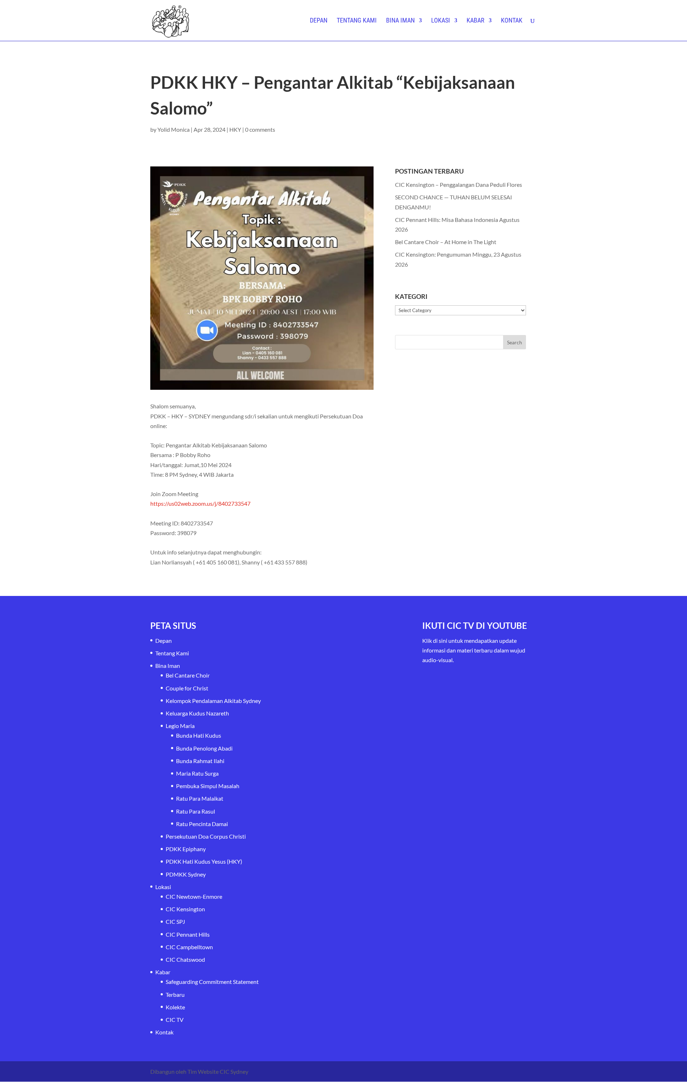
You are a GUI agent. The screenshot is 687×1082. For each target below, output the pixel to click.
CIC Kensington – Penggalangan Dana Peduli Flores (458, 184)
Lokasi (440, 21)
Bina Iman (400, 21)
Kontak (511, 21)
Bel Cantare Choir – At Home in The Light (445, 241)
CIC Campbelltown (189, 946)
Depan (318, 21)
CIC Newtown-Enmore (194, 896)
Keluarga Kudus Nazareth (197, 713)
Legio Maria (180, 725)
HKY (235, 129)
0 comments (260, 129)
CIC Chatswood (185, 959)
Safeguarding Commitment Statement (212, 981)
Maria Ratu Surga (197, 773)
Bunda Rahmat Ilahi (200, 760)
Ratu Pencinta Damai (202, 823)
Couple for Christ (187, 688)
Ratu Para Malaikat (199, 798)
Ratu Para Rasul (195, 811)
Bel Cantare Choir (188, 675)
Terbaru (175, 994)
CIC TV (175, 1019)
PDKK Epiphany (186, 848)
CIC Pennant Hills (188, 934)
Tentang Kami (357, 21)
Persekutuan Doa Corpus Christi (206, 836)
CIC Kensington (185, 909)
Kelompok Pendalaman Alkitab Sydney (213, 700)
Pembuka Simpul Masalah (207, 785)
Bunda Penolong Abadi (204, 748)
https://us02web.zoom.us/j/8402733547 (200, 503)
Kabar (475, 21)
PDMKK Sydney (186, 874)
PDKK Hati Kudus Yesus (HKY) (204, 861)
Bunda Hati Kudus (198, 735)
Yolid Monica (173, 129)
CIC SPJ (175, 921)
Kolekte (175, 1007)
